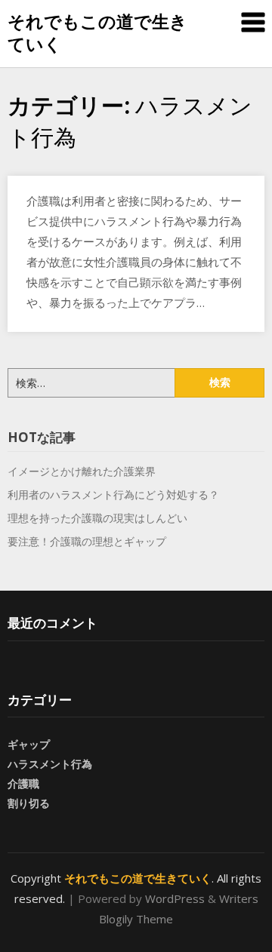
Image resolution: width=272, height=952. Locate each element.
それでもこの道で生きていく (97, 32)
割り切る (29, 803)
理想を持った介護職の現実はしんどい (97, 518)
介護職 (23, 783)
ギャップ (29, 744)
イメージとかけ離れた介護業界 (82, 471)
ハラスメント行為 (50, 764)
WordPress (175, 898)
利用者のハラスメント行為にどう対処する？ (113, 494)
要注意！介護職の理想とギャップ (87, 541)
